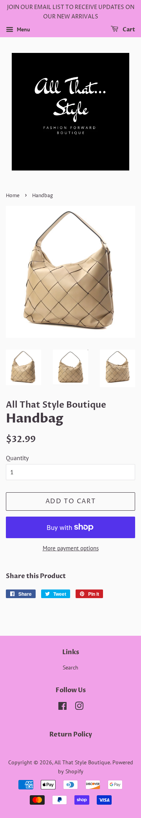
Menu (22, 29)
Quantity (17, 458)
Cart (128, 29)
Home (13, 195)
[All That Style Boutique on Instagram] (79, 707)
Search (70, 667)
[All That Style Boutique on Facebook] (62, 707)
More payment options (71, 548)
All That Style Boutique (82, 762)
